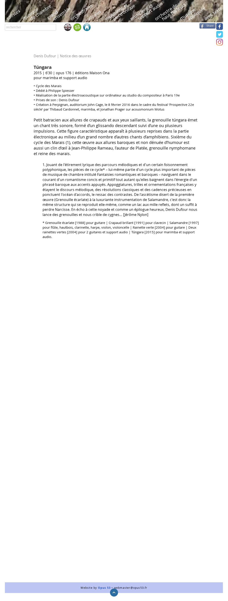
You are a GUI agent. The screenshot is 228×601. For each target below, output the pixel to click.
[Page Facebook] (219, 26)
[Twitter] (219, 34)
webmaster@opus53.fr (130, 587)
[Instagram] (219, 42)
